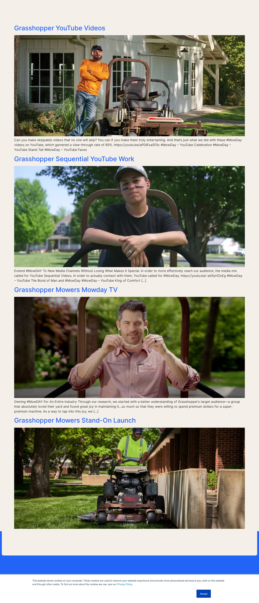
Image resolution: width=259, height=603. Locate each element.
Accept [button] (203, 593)
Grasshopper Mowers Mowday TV (66, 290)
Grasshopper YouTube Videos (59, 28)
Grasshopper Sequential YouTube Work (74, 159)
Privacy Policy (124, 584)
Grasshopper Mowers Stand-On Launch (75, 420)
